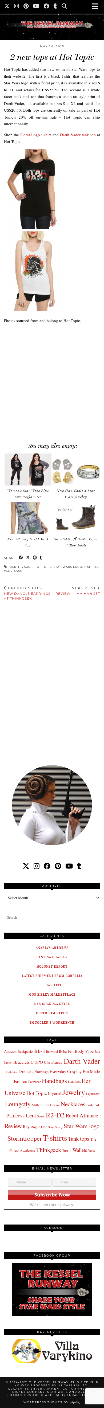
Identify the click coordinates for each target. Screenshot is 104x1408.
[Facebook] (46, 6)
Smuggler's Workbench (52, 1022)
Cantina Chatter (52, 957)
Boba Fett (66, 1051)
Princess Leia (21, 1115)
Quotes (41, 1116)
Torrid (66, 1150)
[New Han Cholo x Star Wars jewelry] (76, 469)
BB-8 (39, 1051)
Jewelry (73, 1092)
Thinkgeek (48, 1149)
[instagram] (36, 866)
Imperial (54, 1093)
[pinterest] (58, 866)
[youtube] (69, 866)
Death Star (11, 1072)
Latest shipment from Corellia (52, 976)
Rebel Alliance (82, 1115)
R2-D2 (55, 1114)
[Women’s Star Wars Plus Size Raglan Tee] (28, 469)
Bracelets (21, 1062)
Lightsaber (92, 1094)
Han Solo (74, 1082)
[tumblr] (55, 6)
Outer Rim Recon (52, 1013)
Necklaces (73, 1104)
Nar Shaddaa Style (52, 1004)
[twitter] (26, 866)
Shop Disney (55, 1127)
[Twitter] (7, 6)
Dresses (25, 1071)
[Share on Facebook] (21, 558)
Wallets (80, 1150)
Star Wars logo (68, 567)
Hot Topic (43, 567)
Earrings (41, 1071)
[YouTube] (36, 6)
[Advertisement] (52, 380)
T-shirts (91, 567)
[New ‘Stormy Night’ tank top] (28, 518)
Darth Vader (21, 567)
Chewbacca (53, 1062)
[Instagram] (16, 6)
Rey (26, 1126)
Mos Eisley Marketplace (52, 994)
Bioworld (52, 1051)
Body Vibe (84, 1051)
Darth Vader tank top (78, 134)
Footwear (34, 1082)
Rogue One (39, 1126)
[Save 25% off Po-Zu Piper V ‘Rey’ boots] (76, 518)
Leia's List (52, 985)
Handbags (54, 1081)
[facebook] (47, 866)
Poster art (92, 1105)
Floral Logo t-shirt (35, 134)
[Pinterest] (26, 6)
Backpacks (25, 1051)
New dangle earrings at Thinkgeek (27, 593)
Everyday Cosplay (66, 1071)
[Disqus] (52, 681)
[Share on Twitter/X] (28, 558)
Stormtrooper (24, 1138)
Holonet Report (52, 966)
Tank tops (13, 571)
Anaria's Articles (52, 948)
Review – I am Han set (77, 591)
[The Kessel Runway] (52, 18)
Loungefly (18, 1104)
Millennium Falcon (46, 1104)
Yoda (91, 1150)
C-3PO (37, 1062)
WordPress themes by (52, 1402)
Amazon (10, 1051)
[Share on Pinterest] (34, 558)
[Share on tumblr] (41, 558)
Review (13, 1126)
